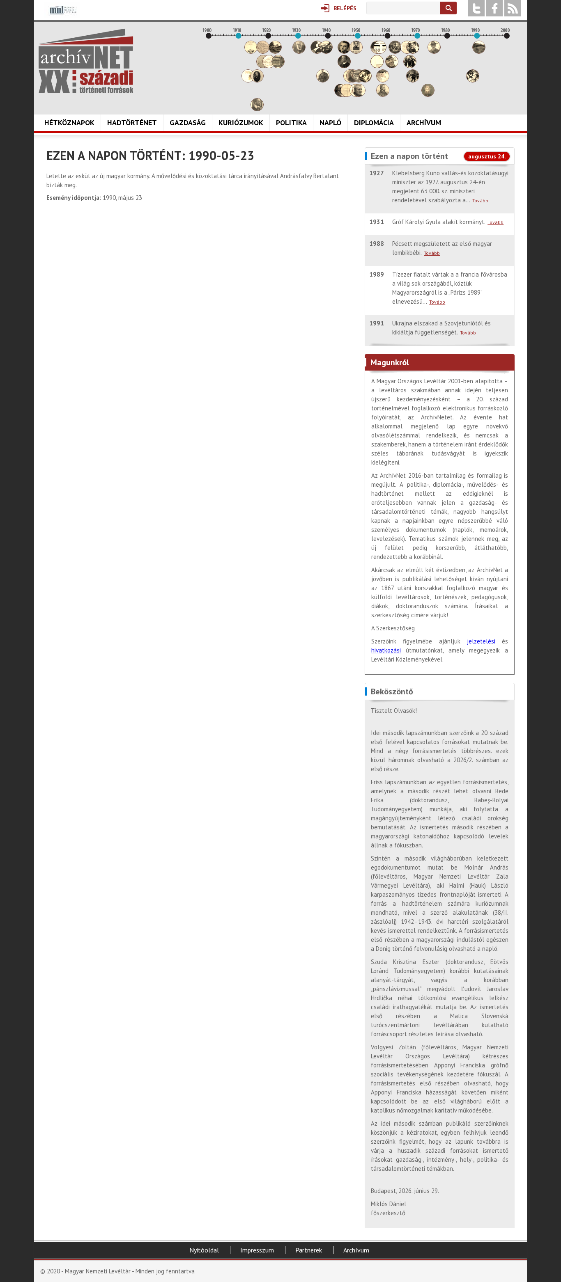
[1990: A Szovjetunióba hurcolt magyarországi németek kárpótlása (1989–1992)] (478, 51)
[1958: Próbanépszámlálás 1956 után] (382, 94)
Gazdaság (188, 122)
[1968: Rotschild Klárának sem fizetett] (412, 51)
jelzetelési (481, 641)
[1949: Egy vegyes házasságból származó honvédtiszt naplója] (356, 51)
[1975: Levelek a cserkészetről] (434, 51)
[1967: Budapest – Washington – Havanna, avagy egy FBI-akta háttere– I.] (409, 66)
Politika (291, 122)
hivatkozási (386, 650)
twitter (476, 8)
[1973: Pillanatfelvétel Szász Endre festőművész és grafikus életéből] (428, 94)
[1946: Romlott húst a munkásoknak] (347, 94)
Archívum (424, 122)
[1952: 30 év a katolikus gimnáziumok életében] (365, 80)
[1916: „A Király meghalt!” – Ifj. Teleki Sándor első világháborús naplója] (257, 80)
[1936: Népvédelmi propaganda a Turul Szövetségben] (317, 51)
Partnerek (308, 1250)
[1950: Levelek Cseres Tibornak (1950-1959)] (359, 94)
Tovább (480, 200)
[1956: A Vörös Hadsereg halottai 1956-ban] (377, 66)
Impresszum (257, 1250)
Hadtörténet (132, 122)
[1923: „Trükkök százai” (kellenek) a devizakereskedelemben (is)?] (278, 66)
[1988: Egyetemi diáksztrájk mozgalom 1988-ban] (472, 80)
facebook (494, 8)
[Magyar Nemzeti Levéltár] (62, 16)
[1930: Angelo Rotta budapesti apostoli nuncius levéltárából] (299, 51)
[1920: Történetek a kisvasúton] (269, 66)
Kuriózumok (240, 122)
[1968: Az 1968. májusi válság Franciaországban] (412, 80)
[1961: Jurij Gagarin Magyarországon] (391, 66)
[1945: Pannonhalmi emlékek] (344, 66)
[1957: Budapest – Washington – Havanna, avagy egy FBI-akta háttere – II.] (379, 51)
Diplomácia (374, 122)
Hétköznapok (69, 122)
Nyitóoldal (204, 1250)
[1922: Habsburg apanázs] (275, 51)
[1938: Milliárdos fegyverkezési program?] (322, 80)
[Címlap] (85, 60)
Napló (330, 122)
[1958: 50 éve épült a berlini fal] (382, 80)
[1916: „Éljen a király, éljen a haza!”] (257, 109)
